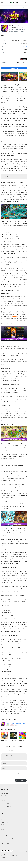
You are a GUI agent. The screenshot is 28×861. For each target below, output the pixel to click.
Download (14, 68)
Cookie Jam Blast (5, 843)
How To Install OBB (5, 809)
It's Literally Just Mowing (7, 838)
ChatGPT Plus (4, 822)
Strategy (11, 7)
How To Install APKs (6, 806)
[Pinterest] (11, 851)
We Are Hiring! (4, 795)
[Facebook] (2, 851)
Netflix (2, 819)
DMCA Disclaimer (5, 793)
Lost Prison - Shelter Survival (8, 832)
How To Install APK (5, 803)
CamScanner (4, 824)
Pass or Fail (4, 835)
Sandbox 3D (4, 840)
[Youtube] (8, 851)
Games (6, 7)
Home (2, 7)
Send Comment (20, 780)
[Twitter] (5, 851)
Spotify (3, 817)
